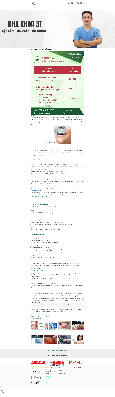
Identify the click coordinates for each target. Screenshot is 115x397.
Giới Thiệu (32, 8)
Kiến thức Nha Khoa (49, 8)
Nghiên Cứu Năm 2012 (36, 185)
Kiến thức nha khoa (62, 373)
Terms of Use (47, 377)
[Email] (83, 8)
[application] (34, 8)
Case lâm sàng (61, 375)
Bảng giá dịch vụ (61, 372)
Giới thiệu (60, 370)
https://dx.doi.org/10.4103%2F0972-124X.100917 (40, 313)
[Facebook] (80, 8)
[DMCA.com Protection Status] (35, 382)
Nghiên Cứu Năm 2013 (36, 190)
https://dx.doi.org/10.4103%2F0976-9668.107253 (41, 316)
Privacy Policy (48, 376)
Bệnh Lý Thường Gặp (40, 8)
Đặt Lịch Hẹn (69, 8)
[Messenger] (82, 8)
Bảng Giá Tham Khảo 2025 (60, 8)
